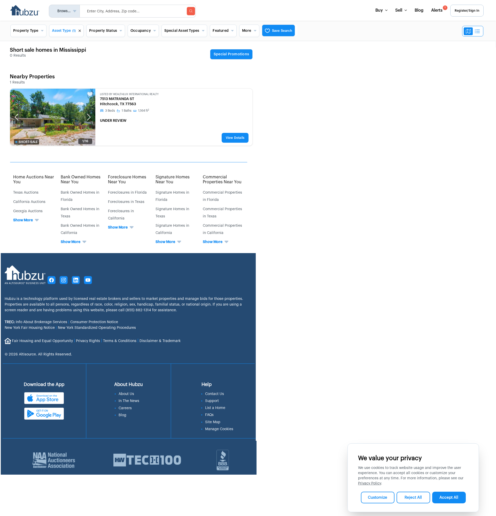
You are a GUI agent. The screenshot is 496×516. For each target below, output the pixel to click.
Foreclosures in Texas (126, 202)
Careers (125, 408)
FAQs (209, 415)
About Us (126, 394)
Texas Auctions (25, 192)
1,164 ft (143, 110)
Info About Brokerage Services (36, 322)
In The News (129, 401)
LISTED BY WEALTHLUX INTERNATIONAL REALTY (129, 94)
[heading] (231, 54)
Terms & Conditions (119, 341)
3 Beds (110, 110)
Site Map (212, 422)
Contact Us (214, 394)
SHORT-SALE (28, 141)
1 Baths (126, 110)
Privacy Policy (369, 483)
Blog (419, 10)
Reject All (413, 497)
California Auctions (29, 202)
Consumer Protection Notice (94, 322)
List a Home (215, 408)
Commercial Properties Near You (222, 179)
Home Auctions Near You (33, 179)
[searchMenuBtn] (191, 11)
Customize (377, 497)
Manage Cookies (219, 429)
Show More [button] (23, 220)
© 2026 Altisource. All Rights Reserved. (38, 354)
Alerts (438, 9)
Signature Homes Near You (173, 179)
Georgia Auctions (28, 211)
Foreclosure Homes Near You (127, 179)
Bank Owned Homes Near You (80, 179)
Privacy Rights (88, 341)
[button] (16, 117)
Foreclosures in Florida (127, 192)
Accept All (448, 497)
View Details (235, 137)
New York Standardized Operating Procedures (97, 328)
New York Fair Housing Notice (30, 328)
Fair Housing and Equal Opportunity (42, 341)
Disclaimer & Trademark (160, 341)
